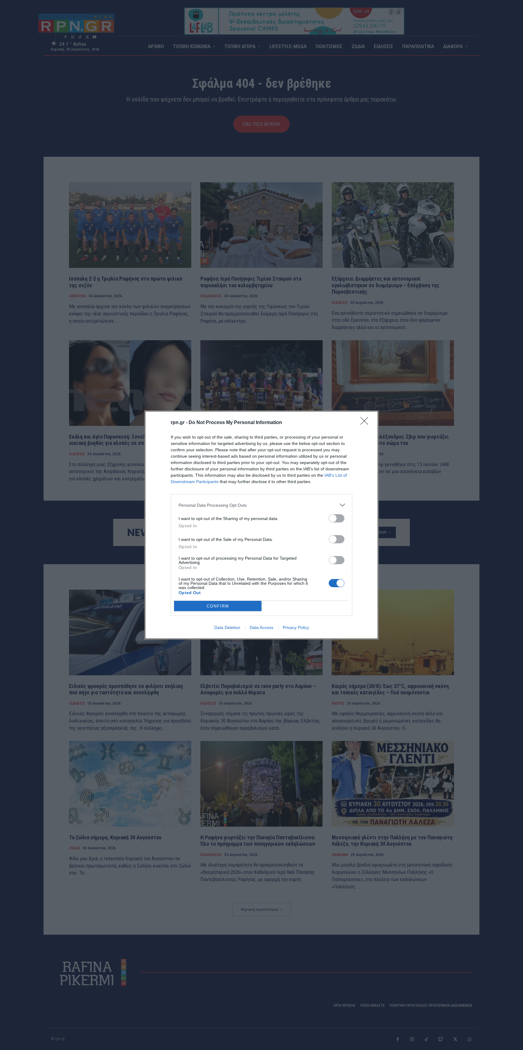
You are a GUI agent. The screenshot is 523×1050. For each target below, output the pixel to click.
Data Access (261, 627)
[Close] (366, 423)
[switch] (336, 518)
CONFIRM (218, 606)
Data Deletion (227, 627)
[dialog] (261, 525)
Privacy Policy (296, 627)
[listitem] (261, 505)
